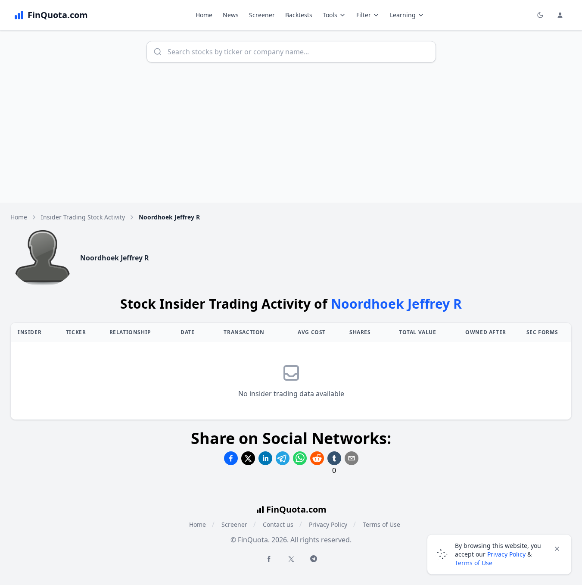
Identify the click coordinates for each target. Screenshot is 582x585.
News (231, 15)
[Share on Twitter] (248, 458)
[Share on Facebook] (231, 458)
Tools (330, 15)
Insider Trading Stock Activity (83, 217)
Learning (403, 15)
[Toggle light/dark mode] (540, 15)
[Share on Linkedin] (265, 458)
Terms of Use (381, 524)
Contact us (278, 524)
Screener (262, 15)
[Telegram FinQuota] (313, 558)
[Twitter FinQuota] (291, 559)
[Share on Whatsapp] (300, 458)
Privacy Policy (328, 524)
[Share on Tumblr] (334, 458)
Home (204, 15)
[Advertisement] (291, 138)
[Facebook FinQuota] (268, 558)
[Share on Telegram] (282, 458)
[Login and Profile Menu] (560, 15)
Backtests (298, 15)
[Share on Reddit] (317, 458)
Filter (363, 15)
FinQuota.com (296, 509)
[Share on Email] (351, 458)
